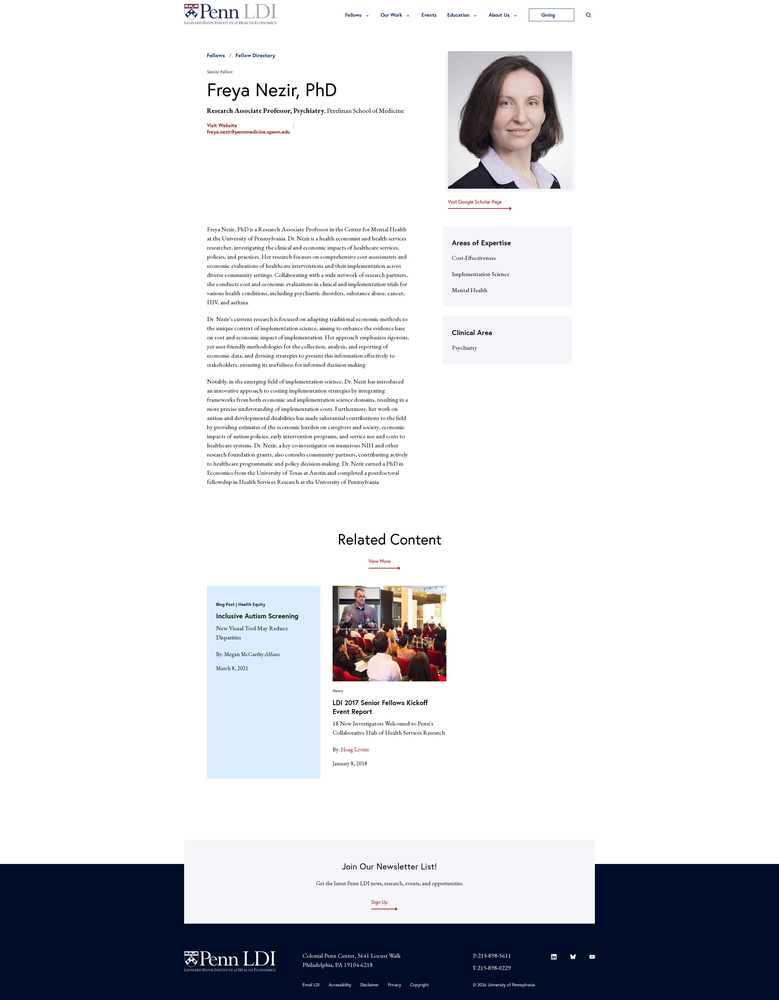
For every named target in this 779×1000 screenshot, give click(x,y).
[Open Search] (588, 15)
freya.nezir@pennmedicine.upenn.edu (248, 132)
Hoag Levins (355, 749)
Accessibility (340, 985)
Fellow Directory (255, 55)
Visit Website (222, 125)
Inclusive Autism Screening (257, 615)
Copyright (419, 985)
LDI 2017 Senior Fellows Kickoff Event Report (380, 707)
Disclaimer (369, 985)
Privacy (394, 985)
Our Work (391, 15)
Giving (549, 15)
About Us (499, 15)
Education (458, 15)
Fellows (353, 15)
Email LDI (311, 985)
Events (429, 15)
